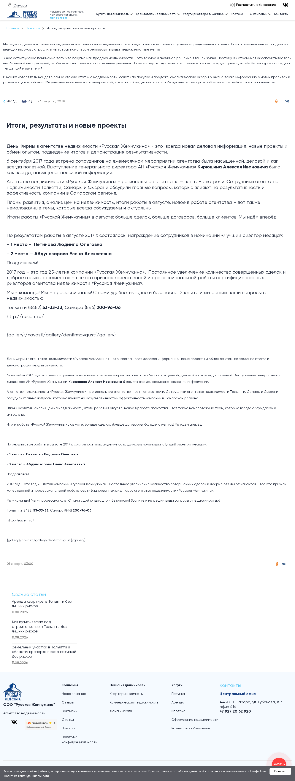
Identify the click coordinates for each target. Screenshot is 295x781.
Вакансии (70, 711)
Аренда (177, 702)
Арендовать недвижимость (156, 14)
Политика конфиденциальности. (27, 776)
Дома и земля (121, 711)
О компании (258, 14)
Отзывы (68, 702)
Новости (69, 728)
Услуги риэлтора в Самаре (203, 14)
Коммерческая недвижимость (134, 702)
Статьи (68, 720)
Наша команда (74, 694)
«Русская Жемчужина (123, 146)
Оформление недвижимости (194, 720)
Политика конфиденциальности (79, 739)
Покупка (178, 694)
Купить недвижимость (112, 14)
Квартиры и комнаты (126, 694)
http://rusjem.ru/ (25, 316)
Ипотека (237, 14)
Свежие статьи (29, 594)
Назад (11, 101)
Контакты (281, 14)
